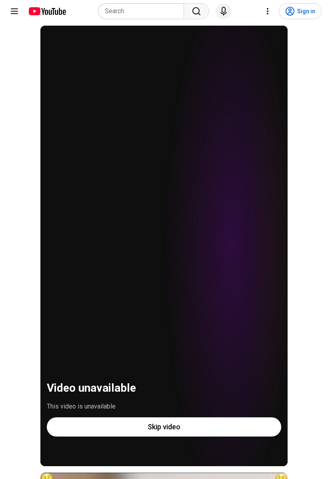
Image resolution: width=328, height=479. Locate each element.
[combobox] (143, 11)
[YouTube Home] (47, 11)
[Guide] (14, 11)
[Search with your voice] (224, 11)
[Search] (196, 11)
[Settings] (267, 11)
